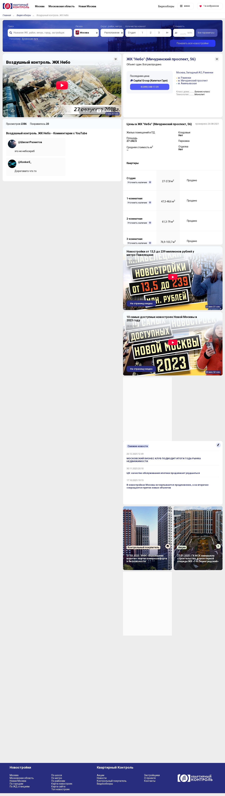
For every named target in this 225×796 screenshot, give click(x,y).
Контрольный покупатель (112, 780)
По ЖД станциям (20, 786)
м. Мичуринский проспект (193, 80)
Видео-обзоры (24, 15)
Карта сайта (58, 786)
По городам (16, 783)
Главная (7, 15)
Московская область (22, 778)
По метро (56, 778)
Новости (102, 778)
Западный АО (194, 72)
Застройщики (152, 775)
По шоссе (56, 775)
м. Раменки (184, 77)
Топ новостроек (60, 789)
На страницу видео (141, 303)
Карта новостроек (61, 783)
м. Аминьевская (187, 83)
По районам (58, 780)
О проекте (150, 778)
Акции (100, 775)
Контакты (149, 780)
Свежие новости (138, 446)
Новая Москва (18, 780)
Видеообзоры (105, 783)
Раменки (208, 72)
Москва (180, 72)
